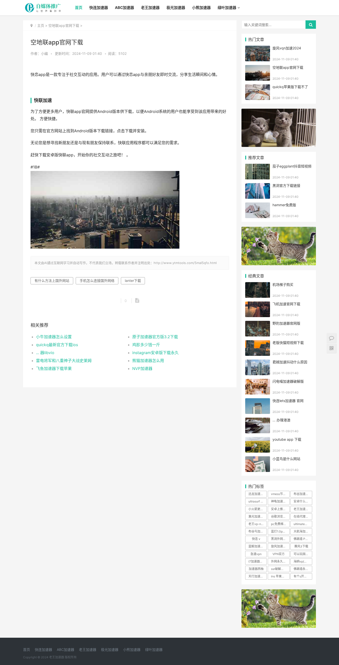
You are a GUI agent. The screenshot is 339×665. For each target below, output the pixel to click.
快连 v (256, 539)
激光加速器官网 (257, 516)
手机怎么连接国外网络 (97, 280)
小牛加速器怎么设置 (54, 336)
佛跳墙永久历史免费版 (303, 569)
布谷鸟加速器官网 (257, 531)
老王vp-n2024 (257, 524)
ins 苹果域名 (279, 576)
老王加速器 (150, 7)
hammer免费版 (284, 205)
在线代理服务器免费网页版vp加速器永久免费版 (303, 516)
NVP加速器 (142, 368)
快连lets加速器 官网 (288, 401)
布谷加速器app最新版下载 (303, 494)
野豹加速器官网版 (286, 323)
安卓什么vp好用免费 (303, 501)
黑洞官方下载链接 (286, 185)
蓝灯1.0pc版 (279, 531)
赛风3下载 (301, 546)
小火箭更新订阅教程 (257, 509)
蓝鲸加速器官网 (257, 546)
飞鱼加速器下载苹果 (54, 368)
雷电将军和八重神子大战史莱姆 (64, 360)
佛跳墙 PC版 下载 (303, 539)
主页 (40, 25)
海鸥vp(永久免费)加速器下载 (303, 561)
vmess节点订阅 (280, 494)
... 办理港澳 (281, 420)
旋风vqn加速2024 (286, 48)
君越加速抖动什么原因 (289, 362)
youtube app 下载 (286, 439)
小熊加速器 (201, 7)
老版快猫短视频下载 (288, 342)
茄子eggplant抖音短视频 (291, 166)
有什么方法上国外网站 (51, 280)
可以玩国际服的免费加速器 (303, 554)
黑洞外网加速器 (280, 539)
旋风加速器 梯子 (280, 546)
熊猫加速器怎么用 (148, 360)
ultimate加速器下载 (303, 524)
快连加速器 (98, 7)
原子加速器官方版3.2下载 (155, 336)
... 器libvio (45, 352)
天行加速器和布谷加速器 (257, 576)
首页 (78, 7)
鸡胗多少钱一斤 (146, 344)
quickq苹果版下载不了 (290, 87)
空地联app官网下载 (63, 25)
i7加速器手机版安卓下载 (257, 561)
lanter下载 (133, 280)
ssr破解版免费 (280, 569)
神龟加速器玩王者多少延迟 (280, 501)
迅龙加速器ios (257, 494)
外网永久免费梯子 (280, 561)
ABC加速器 (124, 7)
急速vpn (256, 554)
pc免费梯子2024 (280, 524)
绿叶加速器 (227, 7)
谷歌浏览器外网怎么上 (280, 516)
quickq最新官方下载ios (57, 344)
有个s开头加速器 (303, 576)
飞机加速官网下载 (286, 304)
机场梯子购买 (282, 284)
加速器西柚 (256, 569)
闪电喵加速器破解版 (288, 381)
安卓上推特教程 (280, 509)
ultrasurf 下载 (257, 501)
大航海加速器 (302, 531)
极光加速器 (176, 7)
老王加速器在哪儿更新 (303, 509)
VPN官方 (278, 554)
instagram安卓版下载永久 (155, 352)
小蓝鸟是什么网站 (286, 459)
